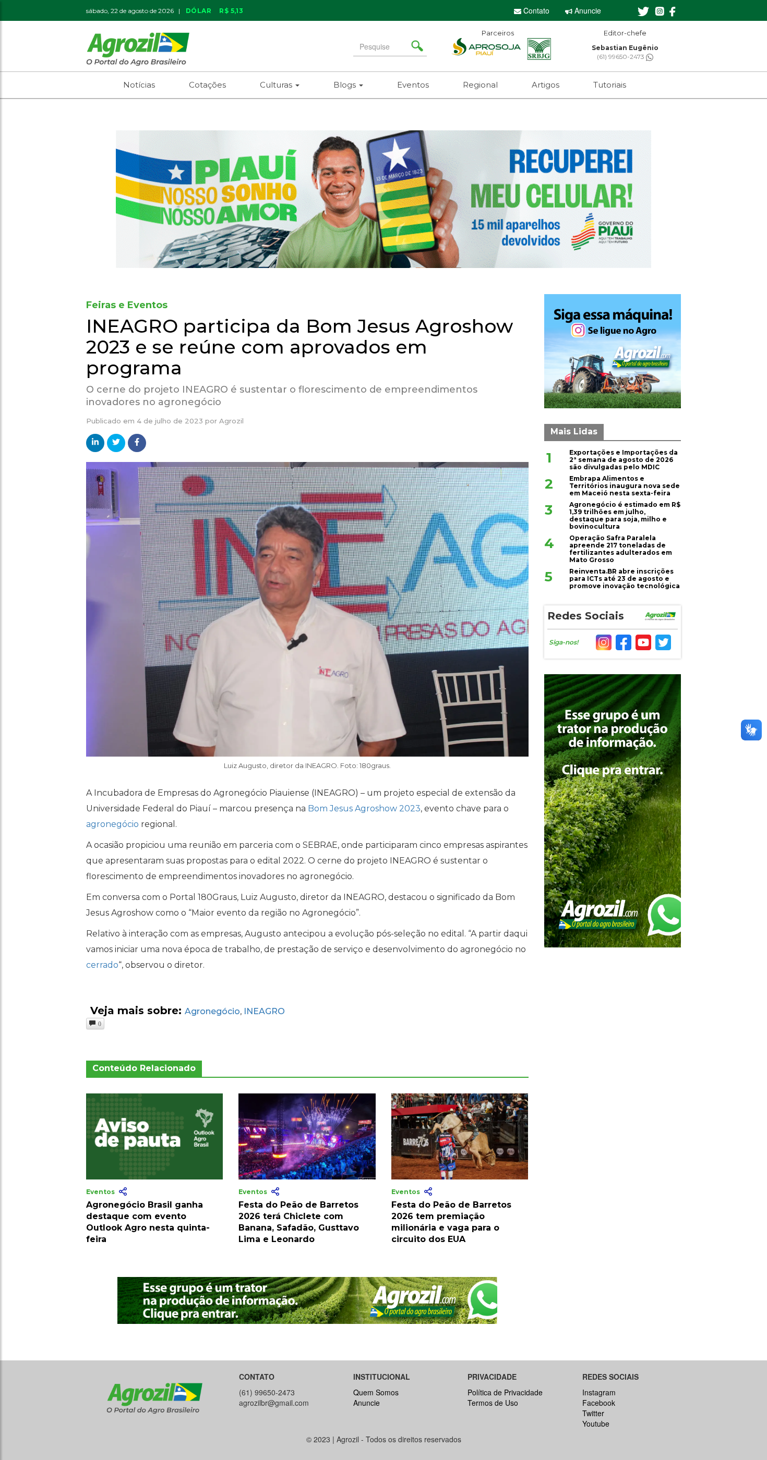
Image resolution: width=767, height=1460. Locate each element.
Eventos (413, 85)
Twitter (593, 1413)
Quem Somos (376, 1392)
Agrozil (231, 421)
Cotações (207, 85)
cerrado (102, 965)
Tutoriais (609, 85)
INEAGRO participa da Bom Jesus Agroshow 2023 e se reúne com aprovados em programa (299, 346)
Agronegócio (212, 1011)
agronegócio (112, 824)
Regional (480, 85)
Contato (535, 10)
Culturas (277, 85)
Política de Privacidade (505, 1392)
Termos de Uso (493, 1402)
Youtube (595, 1423)
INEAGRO (264, 1011)
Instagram (599, 1392)
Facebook (598, 1402)
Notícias (139, 85)
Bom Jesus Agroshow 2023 (364, 808)
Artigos (545, 85)
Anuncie (586, 10)
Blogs (345, 85)
